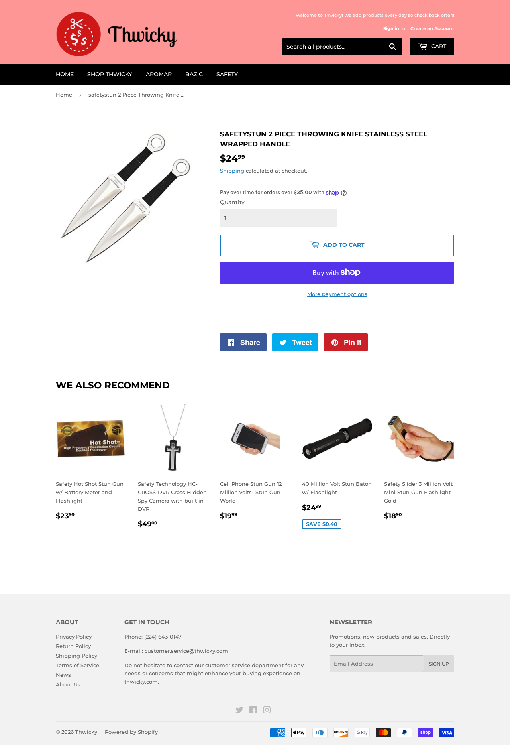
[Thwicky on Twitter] (239, 711)
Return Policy (73, 646)
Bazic (194, 74)
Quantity (232, 202)
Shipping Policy (76, 655)
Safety (227, 74)
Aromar (159, 74)
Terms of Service (77, 665)
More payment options (337, 294)
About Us (68, 684)
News (63, 675)
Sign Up (439, 664)
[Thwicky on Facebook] (253, 711)
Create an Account (432, 28)
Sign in (391, 28)
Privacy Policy (74, 636)
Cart (438, 46)
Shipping (232, 171)
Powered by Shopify (131, 732)
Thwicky (86, 732)
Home (65, 74)
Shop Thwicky (109, 74)
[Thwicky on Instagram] (267, 711)
